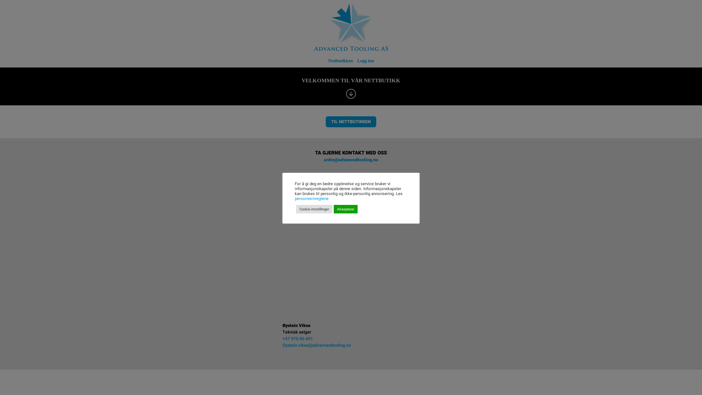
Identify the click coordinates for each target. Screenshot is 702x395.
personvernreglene (312, 199)
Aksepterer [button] (345, 209)
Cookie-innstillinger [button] (314, 209)
